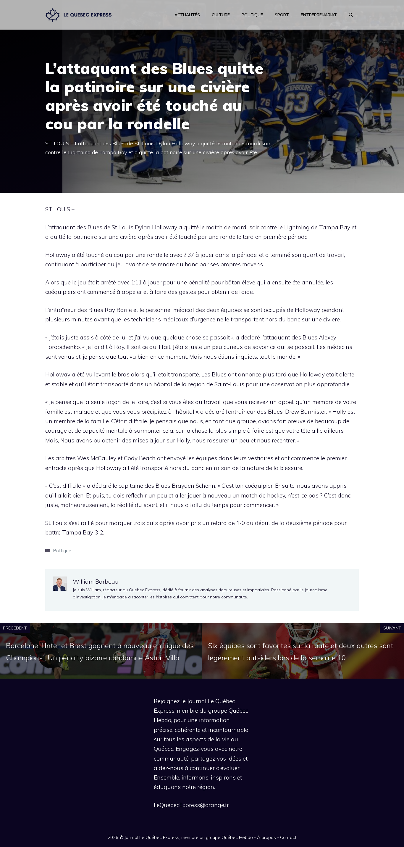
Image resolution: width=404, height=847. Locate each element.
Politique (252, 14)
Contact (288, 837)
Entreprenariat (319, 14)
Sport (282, 14)
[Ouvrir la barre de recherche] (351, 15)
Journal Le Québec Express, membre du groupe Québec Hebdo (189, 837)
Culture (221, 14)
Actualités (187, 14)
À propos (266, 837)
